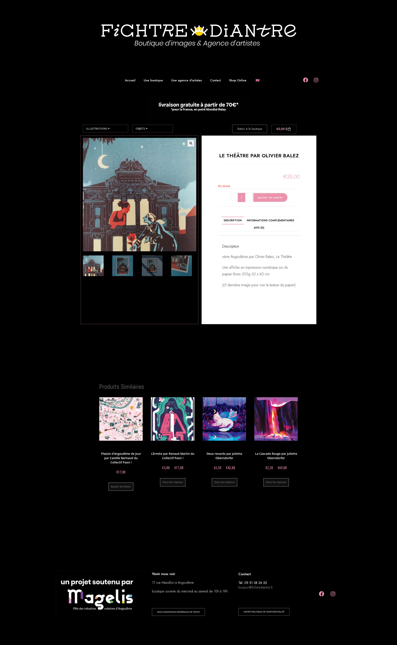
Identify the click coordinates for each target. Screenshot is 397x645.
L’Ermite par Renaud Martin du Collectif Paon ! (172, 456)
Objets (141, 128)
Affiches (128, 448)
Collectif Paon (120, 446)
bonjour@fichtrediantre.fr (255, 587)
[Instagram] (333, 593)
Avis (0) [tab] (259, 228)
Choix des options (172, 482)
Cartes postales (184, 448)
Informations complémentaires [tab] (270, 220)
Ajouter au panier (270, 197)
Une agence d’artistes (186, 80)
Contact (215, 80)
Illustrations (97, 128)
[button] (191, 143)
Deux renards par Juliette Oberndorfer (224, 456)
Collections (106, 446)
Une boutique (153, 80)
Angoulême (135, 446)
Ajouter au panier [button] (121, 486)
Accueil (130, 80)
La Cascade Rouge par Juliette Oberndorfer (276, 456)
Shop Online (237, 80)
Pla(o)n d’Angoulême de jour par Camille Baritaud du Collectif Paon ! (121, 458)
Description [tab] (233, 220)
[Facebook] (321, 593)
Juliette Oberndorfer (217, 446)
